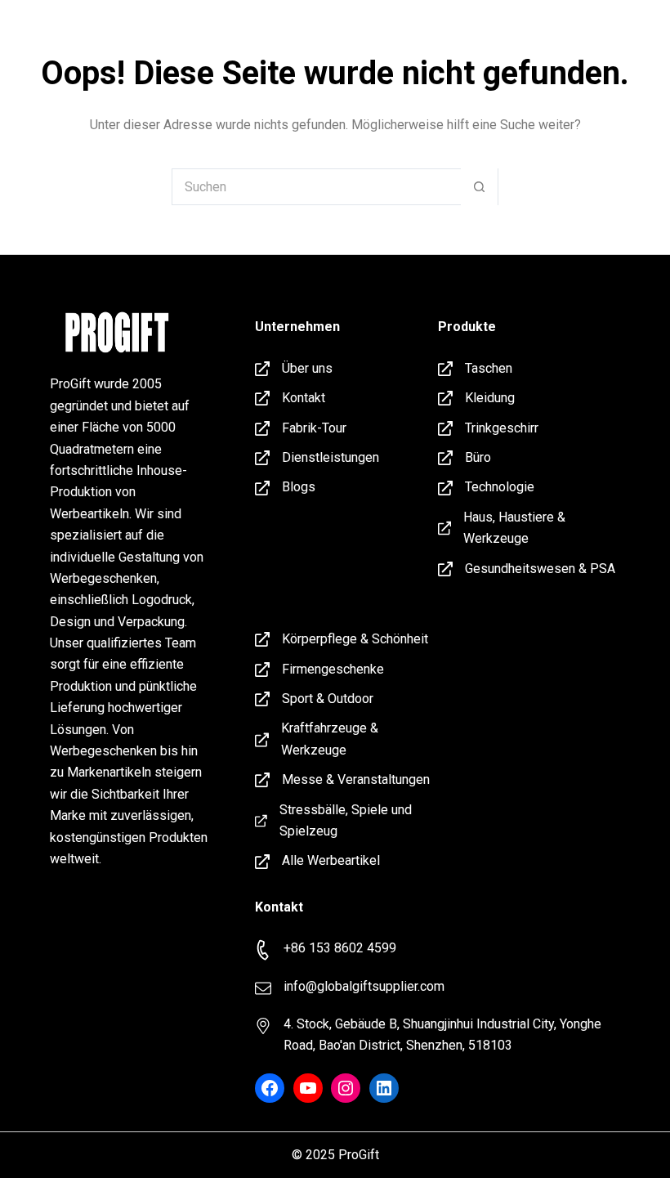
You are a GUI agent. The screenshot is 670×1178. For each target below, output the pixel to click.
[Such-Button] (479, 186)
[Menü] (629, 28)
